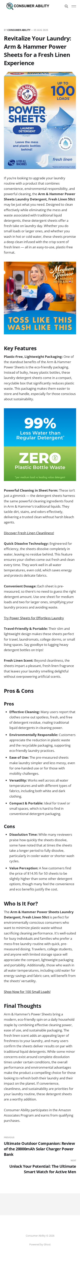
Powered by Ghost (40, 1244)
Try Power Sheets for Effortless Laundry (34, 618)
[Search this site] (66, 6)
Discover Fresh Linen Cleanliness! (29, 533)
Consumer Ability (18, 30)
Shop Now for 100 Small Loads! (27, 991)
